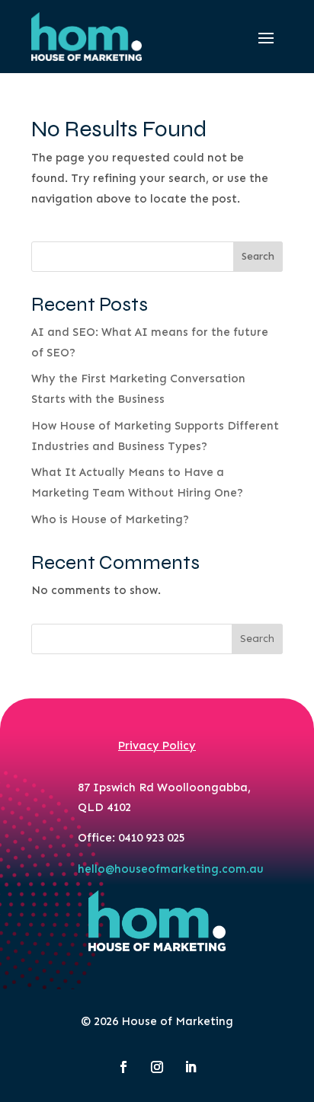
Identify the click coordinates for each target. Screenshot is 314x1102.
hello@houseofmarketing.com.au (171, 869)
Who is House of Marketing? (110, 519)
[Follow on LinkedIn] (190, 1067)
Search (258, 256)
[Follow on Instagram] (157, 1067)
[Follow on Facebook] (123, 1067)
